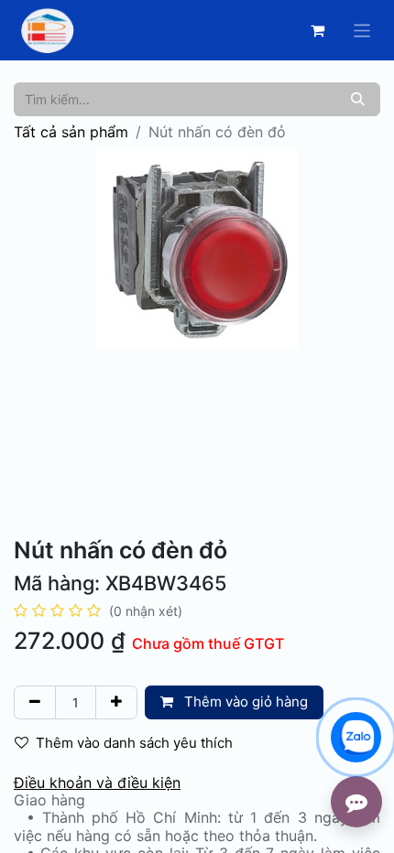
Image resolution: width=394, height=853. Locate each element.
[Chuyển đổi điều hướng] (362, 30)
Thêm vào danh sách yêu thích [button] (134, 742)
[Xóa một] (35, 702)
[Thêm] (116, 702)
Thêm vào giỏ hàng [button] (244, 701)
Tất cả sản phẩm (71, 132)
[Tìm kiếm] (357, 99)
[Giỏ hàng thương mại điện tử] (318, 30)
